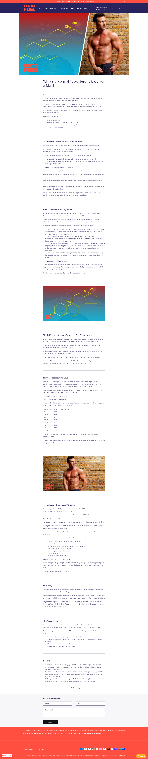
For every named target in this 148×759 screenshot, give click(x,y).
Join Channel (7, 755)
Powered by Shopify (40, 755)
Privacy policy (121, 755)
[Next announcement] (124, 1)
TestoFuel (33, 755)
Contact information (120, 756)
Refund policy (92, 756)
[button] (116, 8)
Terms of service (101, 756)
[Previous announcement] (23, 1)
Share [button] (46, 94)
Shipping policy (110, 756)
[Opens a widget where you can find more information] (141, 756)
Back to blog (75, 688)
